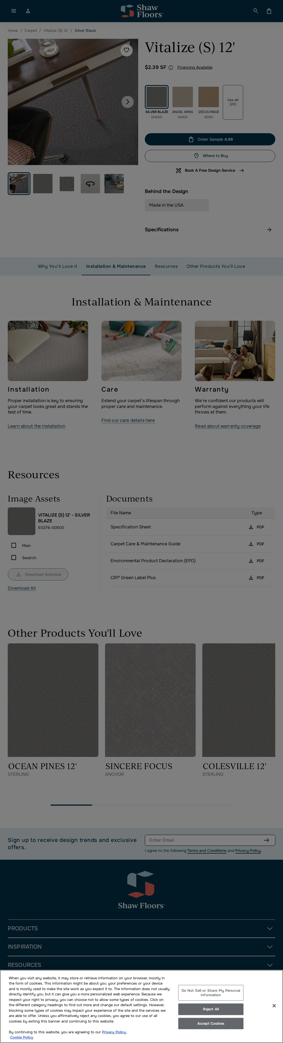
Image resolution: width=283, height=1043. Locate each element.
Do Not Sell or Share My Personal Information (211, 992)
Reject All (211, 1009)
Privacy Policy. (114, 1032)
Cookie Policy (21, 1037)
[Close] (274, 1006)
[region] (141, 1006)
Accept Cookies (210, 1023)
